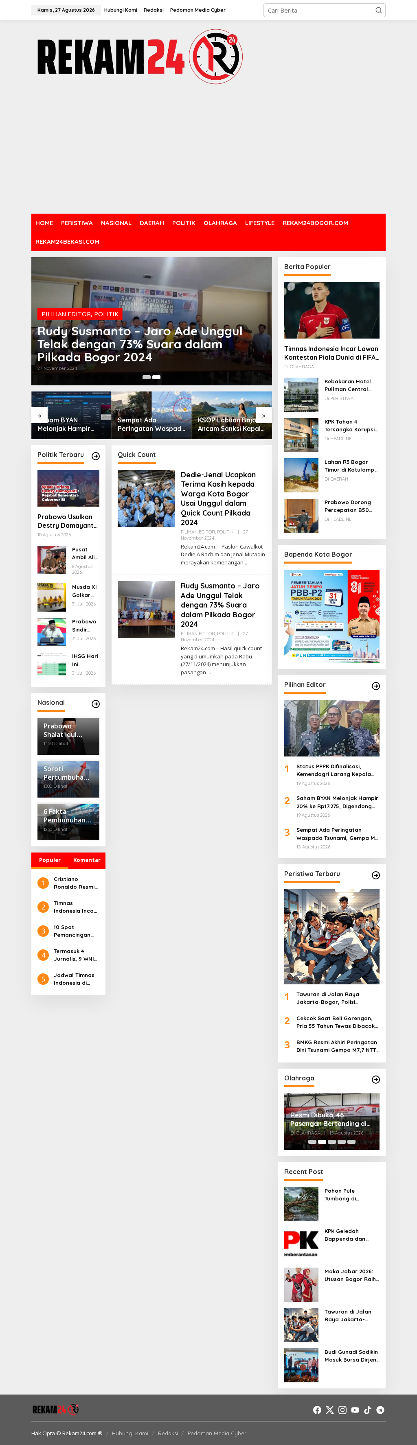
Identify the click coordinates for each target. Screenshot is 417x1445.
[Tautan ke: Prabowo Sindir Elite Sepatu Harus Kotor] (51, 631)
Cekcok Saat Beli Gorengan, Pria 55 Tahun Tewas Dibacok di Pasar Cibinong (335, 1022)
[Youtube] (355, 1410)
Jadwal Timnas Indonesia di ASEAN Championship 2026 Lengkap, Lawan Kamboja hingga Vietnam (75, 979)
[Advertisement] (208, 151)
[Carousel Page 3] (332, 1142)
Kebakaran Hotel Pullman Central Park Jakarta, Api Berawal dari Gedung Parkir (348, 385)
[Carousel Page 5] (351, 1142)
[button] (379, 10)
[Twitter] (330, 1410)
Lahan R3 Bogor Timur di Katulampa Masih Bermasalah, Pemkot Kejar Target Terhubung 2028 (351, 466)
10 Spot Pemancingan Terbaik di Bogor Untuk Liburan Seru (76, 931)
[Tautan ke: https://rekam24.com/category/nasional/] (96, 704)
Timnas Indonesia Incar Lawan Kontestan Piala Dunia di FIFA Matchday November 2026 (75, 907)
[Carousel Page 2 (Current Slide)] (322, 1142)
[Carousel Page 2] (156, 377)
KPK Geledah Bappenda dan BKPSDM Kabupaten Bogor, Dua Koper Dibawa (351, 1235)
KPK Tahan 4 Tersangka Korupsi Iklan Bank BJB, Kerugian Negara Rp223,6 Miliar (350, 426)
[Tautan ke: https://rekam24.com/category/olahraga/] (376, 1079)
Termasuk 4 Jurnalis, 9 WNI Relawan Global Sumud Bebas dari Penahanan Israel (75, 955)
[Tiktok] (367, 1410)
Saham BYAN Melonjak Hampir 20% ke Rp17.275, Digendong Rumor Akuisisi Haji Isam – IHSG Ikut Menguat (337, 802)
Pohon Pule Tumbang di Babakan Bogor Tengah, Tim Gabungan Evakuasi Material (351, 1195)
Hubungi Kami (130, 1433)
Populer (50, 860)
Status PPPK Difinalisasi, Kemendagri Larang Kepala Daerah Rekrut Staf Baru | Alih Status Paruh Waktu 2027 (337, 770)
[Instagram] (342, 1410)
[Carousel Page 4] (342, 1142)
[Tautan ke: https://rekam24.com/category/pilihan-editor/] (376, 686)
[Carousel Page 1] (312, 1142)
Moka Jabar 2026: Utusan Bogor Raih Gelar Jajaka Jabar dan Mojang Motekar (351, 1275)
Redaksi (168, 1433)
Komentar (87, 860)
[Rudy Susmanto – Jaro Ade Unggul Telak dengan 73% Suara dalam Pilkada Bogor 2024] (209, 672)
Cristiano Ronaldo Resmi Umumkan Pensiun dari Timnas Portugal (76, 883)
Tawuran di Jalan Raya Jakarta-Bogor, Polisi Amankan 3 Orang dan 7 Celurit (328, 998)
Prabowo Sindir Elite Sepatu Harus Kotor (84, 626)
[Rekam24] (139, 56)
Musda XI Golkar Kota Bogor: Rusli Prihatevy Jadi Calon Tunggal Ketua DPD (85, 591)
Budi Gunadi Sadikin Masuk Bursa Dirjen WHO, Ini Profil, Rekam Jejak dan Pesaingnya (351, 1356)
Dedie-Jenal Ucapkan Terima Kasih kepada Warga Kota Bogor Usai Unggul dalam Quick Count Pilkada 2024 (139, 337)
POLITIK (106, 301)
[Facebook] (317, 1410)
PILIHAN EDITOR (66, 301)
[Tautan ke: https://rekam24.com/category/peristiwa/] (376, 875)
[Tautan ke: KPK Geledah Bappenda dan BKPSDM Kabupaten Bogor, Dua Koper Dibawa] (301, 1244)
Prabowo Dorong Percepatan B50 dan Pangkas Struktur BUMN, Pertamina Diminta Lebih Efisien (350, 506)
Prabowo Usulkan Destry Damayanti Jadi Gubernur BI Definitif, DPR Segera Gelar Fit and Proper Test (231, 424)
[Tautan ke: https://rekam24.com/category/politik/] (96, 456)
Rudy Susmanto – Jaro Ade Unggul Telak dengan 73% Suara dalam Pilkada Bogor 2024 (220, 605)
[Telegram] (380, 1410)
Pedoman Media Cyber (217, 1433)
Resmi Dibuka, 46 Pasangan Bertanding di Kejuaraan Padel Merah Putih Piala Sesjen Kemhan (331, 1119)
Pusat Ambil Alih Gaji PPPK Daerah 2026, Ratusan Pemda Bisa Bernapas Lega (85, 554)
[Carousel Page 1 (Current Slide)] (147, 377)
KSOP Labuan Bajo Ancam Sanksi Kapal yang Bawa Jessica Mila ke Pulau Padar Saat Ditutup (149, 424)
